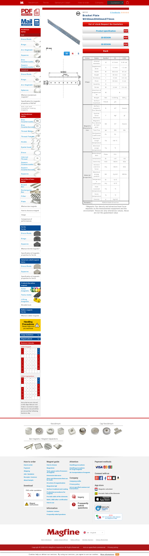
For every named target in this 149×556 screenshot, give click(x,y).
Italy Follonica (46, 540)
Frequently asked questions (56, 514)
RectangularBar (26, 191)
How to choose (52, 465)
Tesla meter (26, 295)
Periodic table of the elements (57, 496)
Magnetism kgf (52, 486)
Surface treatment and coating (57, 489)
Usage (23, 215)
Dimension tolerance (54, 475)
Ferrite (46, 3)
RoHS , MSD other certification (57, 499)
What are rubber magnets (30, 316)
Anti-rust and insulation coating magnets (28, 108)
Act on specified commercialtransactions (80, 488)
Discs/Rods (26, 39)
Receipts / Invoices (30, 477)
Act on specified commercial (94, 547)
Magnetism (50, 468)
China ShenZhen (102, 540)
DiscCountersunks (27, 61)
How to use (50, 502)
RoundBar (24, 186)
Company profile (75, 481)
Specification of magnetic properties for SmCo (30, 277)
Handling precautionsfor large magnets (77, 468)
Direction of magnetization (56, 483)
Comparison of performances (26, 220)
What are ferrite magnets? (30, 249)
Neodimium (33, 3)
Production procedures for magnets (56, 492)
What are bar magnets (29, 206)
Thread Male (26, 131)
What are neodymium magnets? (28, 96)
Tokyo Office (75, 540)
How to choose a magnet (30, 210)
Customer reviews (53, 511)
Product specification (106, 31)
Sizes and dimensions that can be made (57, 479)
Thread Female (28, 136)
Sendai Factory (87, 540)
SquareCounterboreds (28, 169)
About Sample (28, 480)
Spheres (25, 90)
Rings (23, 44)
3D (66, 53)
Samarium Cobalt (62, 3)
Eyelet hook (26, 147)
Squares (25, 55)
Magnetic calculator (106, 489)
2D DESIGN (106, 37)
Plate (23, 201)
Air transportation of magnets (80, 472)
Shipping (27, 471)
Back (105, 51)
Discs (23, 152)
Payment (27, 468)
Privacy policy (75, 484)
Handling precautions (77, 465)
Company (99, 3)
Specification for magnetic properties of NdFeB (30, 102)
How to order (83, 3)
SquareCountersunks (27, 66)
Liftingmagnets (25, 300)
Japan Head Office (61, 540)
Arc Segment (27, 50)
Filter (23, 196)
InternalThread (24, 158)
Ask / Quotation (29, 474)
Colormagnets (25, 290)
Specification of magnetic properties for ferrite (30, 254)
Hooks (24, 142)
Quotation (115, 3)
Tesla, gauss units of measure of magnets (57, 471)
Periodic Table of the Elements (109, 493)
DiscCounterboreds (28, 126)
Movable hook (26, 305)
